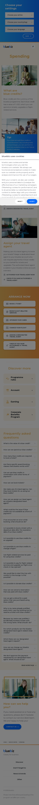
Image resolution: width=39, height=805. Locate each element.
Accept (32, 201)
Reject (20, 201)
